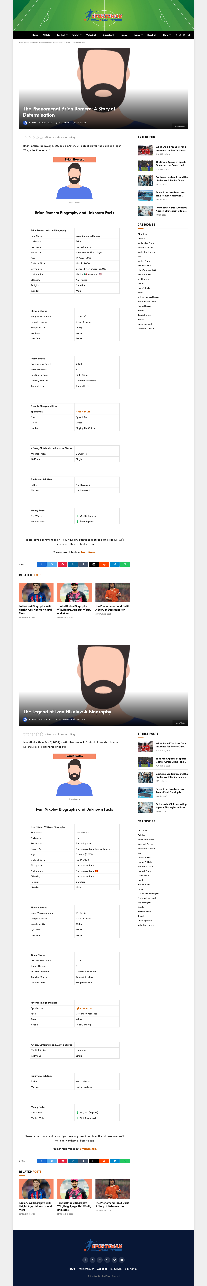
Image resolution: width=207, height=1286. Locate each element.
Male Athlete (144, 288)
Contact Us (131, 1269)
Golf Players (143, 279)
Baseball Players (145, 247)
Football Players (145, 274)
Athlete (46, 34)
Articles (141, 238)
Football (61, 34)
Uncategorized (145, 324)
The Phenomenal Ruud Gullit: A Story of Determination (112, 607)
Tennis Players (144, 315)
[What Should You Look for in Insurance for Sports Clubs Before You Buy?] (145, 150)
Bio (139, 256)
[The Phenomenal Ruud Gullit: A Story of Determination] (112, 592)
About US (102, 1269)
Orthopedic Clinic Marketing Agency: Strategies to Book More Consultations (171, 209)
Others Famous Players (148, 297)
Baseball (151, 34)
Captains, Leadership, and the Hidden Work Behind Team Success (172, 178)
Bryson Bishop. (88, 1148)
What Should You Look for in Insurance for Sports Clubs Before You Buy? (171, 148)
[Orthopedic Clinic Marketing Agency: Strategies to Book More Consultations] (145, 211)
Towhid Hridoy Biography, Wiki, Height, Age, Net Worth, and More (74, 609)
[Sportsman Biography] (103, 15)
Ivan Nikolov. (88, 552)
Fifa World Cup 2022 (147, 270)
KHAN (34, 123)
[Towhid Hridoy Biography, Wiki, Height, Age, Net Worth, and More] (74, 592)
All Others (142, 233)
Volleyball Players (146, 328)
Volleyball (91, 34)
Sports (141, 310)
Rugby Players (144, 306)
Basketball (108, 34)
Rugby (124, 34)
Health (141, 283)
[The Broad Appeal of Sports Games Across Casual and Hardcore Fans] (145, 165)
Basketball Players (146, 252)
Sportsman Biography (28, 42)
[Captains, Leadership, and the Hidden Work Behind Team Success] (145, 180)
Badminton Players (146, 243)
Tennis (137, 34)
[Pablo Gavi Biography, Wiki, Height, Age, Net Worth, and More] (36, 592)
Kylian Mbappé (84, 1008)
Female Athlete (145, 265)
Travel (141, 319)
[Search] (188, 35)
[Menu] (19, 35)
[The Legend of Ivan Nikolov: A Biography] (103, 685)
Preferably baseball (147, 301)
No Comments (65, 123)
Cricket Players (145, 261)
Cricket (75, 34)
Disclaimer (116, 1269)
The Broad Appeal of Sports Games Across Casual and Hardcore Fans (171, 163)
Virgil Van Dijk (83, 411)
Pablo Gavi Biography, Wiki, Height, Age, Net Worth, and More (35, 609)
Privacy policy (86, 1269)
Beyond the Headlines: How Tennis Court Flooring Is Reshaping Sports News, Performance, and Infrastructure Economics (170, 194)
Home (35, 34)
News (165, 34)
